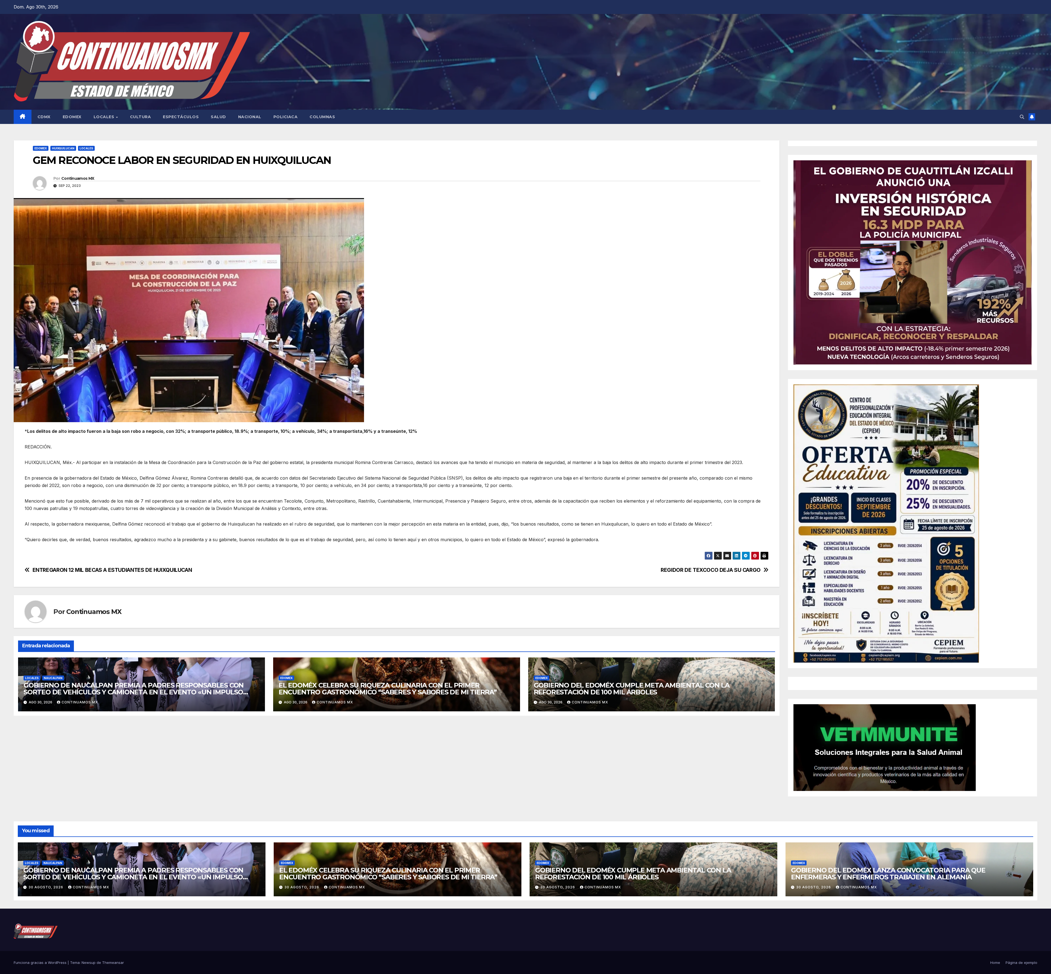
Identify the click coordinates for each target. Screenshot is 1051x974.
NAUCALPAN (53, 678)
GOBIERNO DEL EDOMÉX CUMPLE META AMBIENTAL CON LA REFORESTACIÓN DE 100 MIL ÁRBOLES (631, 688)
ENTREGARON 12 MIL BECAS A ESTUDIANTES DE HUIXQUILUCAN (112, 570)
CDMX (44, 116)
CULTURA (140, 116)
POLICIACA (285, 116)
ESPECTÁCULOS (181, 116)
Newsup (89, 962)
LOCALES (105, 116)
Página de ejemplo (1021, 962)
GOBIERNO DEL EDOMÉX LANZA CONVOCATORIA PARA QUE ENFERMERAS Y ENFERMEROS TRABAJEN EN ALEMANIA (888, 873)
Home (995, 962)
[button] (1022, 117)
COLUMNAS (322, 116)
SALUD (218, 116)
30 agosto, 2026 (46, 887)
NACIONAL (249, 116)
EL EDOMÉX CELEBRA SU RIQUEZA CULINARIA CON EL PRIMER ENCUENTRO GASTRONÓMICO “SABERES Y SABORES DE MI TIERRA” (388, 688)
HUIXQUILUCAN (63, 148)
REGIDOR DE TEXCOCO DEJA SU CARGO (711, 570)
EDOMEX (72, 116)
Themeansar (113, 962)
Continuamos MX (77, 178)
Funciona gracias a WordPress (41, 962)
